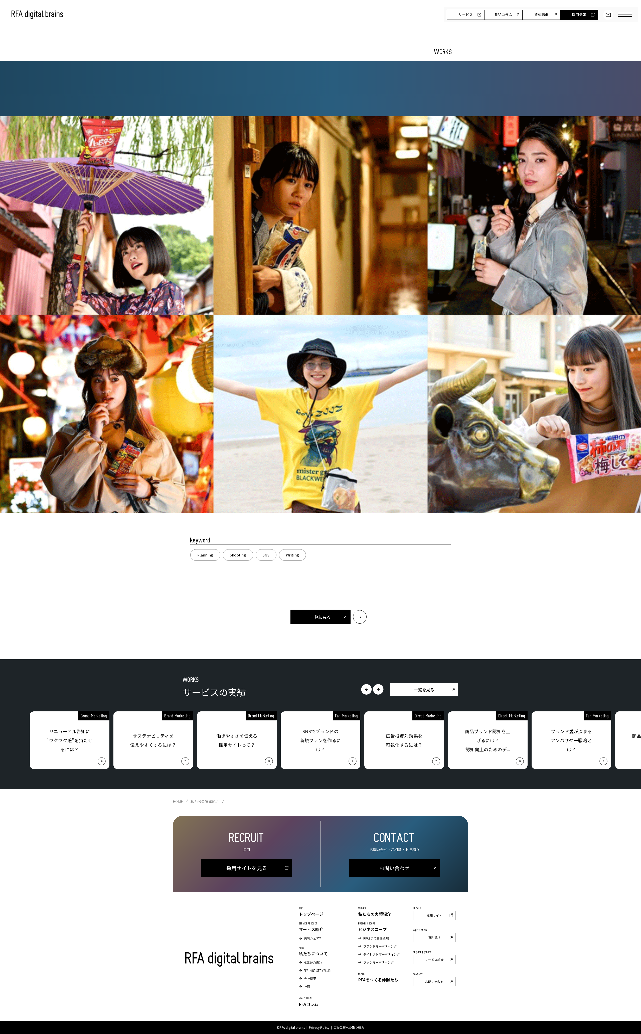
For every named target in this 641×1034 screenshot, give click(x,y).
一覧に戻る (320, 617)
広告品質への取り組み (349, 1027)
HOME (178, 801)
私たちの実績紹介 (205, 801)
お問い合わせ (608, 15)
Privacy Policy (319, 1027)
